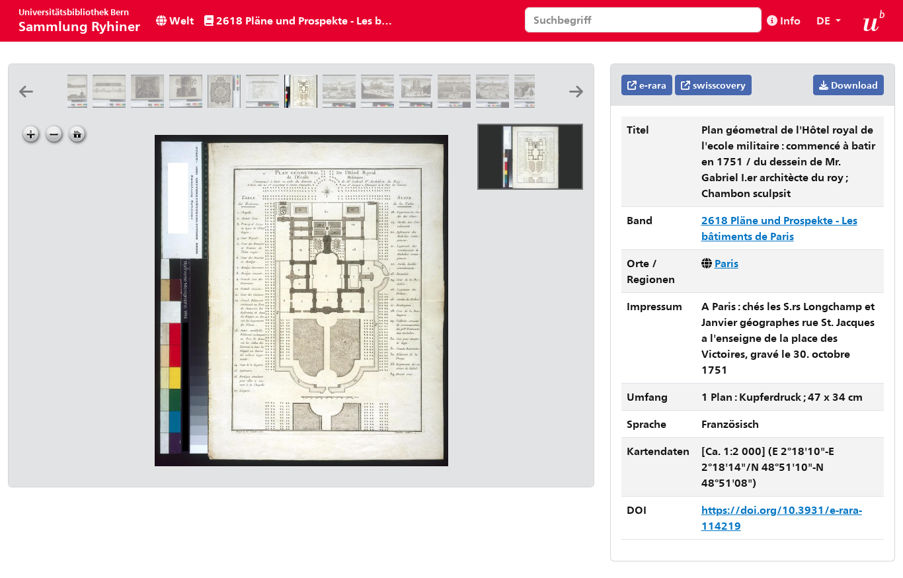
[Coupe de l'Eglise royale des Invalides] (188, 103)
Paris (726, 263)
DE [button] (824, 20)
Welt (180, 20)
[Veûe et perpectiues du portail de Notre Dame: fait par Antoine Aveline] (418, 103)
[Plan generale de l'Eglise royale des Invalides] (227, 103)
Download (853, 85)
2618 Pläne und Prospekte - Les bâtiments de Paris (305, 20)
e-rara (651, 85)
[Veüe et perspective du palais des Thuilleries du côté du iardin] (457, 103)
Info (789, 20)
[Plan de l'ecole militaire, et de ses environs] (265, 103)
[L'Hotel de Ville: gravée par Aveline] (380, 103)
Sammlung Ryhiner (79, 20)
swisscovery (718, 85)
